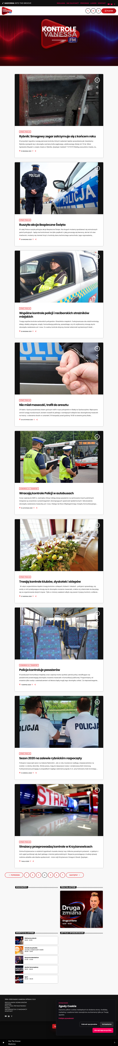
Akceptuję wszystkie (102, 1030)
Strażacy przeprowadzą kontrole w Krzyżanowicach (55, 847)
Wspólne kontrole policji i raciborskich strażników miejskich (54, 315)
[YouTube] (109, 4)
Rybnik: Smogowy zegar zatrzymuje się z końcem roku (57, 136)
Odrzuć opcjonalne (89, 1024)
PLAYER (109, 11)
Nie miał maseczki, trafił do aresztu (43, 405)
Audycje (66, 916)
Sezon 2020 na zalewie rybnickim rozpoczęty (50, 758)
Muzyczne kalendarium (32, 957)
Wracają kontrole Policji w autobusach (46, 493)
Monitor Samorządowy (31, 967)
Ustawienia (106, 1024)
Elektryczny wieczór (30, 938)
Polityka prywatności (66, 1018)
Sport (26, 977)
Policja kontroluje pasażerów (39, 670)
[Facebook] (115, 4)
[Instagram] (112, 4)
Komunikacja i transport (29, 489)
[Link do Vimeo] (7, 11)
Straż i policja (25, 132)
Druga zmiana (69, 920)
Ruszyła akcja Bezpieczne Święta (42, 225)
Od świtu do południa (31, 948)
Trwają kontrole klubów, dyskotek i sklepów (50, 582)
